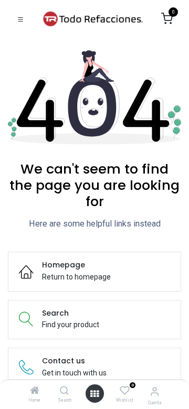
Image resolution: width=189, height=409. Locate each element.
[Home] (34, 391)
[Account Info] (155, 391)
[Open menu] (94, 394)
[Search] (64, 391)
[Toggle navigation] (20, 19)
